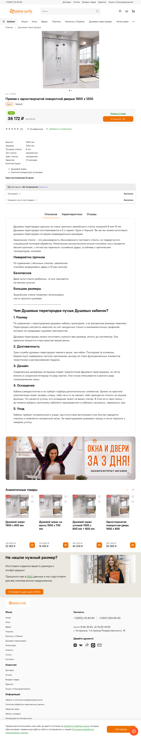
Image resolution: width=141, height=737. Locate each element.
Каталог (11, 21)
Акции (24, 21)
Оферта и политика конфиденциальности (24, 700)
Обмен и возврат (13, 713)
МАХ (30, 576)
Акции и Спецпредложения (121, 2)
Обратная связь (12, 709)
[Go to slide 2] (71, 90)
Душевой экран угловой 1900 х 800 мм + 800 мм (84, 525)
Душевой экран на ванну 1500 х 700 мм (50, 525)
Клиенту (9, 650)
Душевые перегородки (100, 21)
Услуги (9, 654)
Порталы (56, 21)
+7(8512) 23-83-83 (14, 2)
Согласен (121, 729)
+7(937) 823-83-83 (109, 618)
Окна (34, 21)
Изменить (43, 187)
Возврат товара (89, 2)
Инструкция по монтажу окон (19, 718)
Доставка (67, 2)
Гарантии (102, 2)
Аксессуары (122, 21)
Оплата (76, 2)
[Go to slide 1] (69, 90)
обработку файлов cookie (76, 726)
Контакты (10, 659)
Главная (9, 27)
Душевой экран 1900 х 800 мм (15, 523)
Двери (44, 21)
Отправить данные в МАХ (24, 591)
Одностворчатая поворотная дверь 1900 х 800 (117, 525)
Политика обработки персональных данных (25, 704)
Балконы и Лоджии (75, 21)
